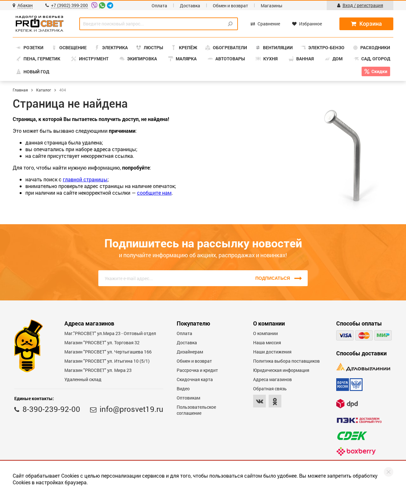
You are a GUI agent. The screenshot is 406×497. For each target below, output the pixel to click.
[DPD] (347, 403)
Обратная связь (270, 389)
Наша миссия (267, 342)
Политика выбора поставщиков (286, 361)
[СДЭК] (352, 436)
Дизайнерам (190, 352)
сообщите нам (154, 192)
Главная (20, 89)
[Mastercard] (364, 335)
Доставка (190, 6)
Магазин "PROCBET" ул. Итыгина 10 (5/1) (107, 361)
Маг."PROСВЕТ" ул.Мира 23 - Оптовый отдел (110, 333)
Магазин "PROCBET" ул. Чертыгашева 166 (108, 352)
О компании (265, 333)
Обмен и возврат (230, 6)
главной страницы (85, 179)
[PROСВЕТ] (40, 24)
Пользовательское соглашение (196, 410)
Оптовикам (188, 398)
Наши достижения (272, 352)
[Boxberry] (356, 451)
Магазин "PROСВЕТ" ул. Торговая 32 (102, 342)
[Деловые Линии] (363, 367)
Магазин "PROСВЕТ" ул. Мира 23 (98, 370)
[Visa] (345, 335)
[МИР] (383, 335)
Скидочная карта (195, 379)
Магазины (271, 6)
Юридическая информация (281, 370)
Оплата (159, 6)
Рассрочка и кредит (197, 370)
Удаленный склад (83, 379)
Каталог (43, 89)
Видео (183, 389)
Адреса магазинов (272, 379)
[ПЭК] (359, 420)
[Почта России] (349, 384)
